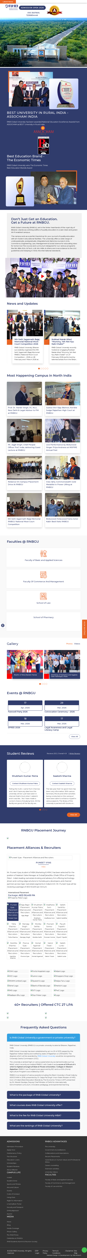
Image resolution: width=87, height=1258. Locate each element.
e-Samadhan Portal (14, 1204)
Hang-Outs (11, 1197)
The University (50, 1146)
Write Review (74, 753)
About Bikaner (12, 1170)
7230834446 (32, 15)
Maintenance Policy (14, 1153)
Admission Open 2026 (32, 8)
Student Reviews (13, 1166)
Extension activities (52, 1169)
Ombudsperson (13, 1211)
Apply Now (11, 1150)
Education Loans (13, 1160)
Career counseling (52, 1165)
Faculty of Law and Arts (53, 1186)
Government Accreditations (55, 1150)
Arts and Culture (13, 1187)
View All (74, 736)
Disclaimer (69, 1251)
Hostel (9, 1177)
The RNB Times (12, 1235)
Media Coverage (13, 1228)
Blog (9, 1225)
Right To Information (14, 1201)
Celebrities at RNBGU (15, 1238)
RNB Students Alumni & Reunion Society (22, 1242)
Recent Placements (52, 1156)
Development (65, 1255)
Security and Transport (15, 1207)
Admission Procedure (15, 1146)
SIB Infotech (77, 1255)
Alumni (9, 1214)
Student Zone (12, 1181)
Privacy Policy (45, 1252)
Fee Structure (12, 1156)
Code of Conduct (13, 1194)
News (9, 1222)
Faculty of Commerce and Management (60, 1183)
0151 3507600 (33, 13)
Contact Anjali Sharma (62, 783)
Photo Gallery (12, 1232)
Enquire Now (84, 628)
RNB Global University (46, 1056)
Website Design (52, 1255)
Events (9, 1191)
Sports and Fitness (14, 1184)
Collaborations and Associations (57, 1153)
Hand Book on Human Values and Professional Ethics (62, 1161)
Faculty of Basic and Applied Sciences (59, 1180)
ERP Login (37, 1252)
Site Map (75, 1252)
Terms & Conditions (56, 1252)
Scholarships (11, 1163)
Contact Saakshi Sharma (25, 783)
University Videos (51, 1172)
